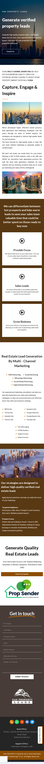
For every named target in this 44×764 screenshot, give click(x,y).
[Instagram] (22, 722)
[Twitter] (32, 722)
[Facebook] (27, 722)
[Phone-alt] (12, 722)
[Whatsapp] (17, 722)
